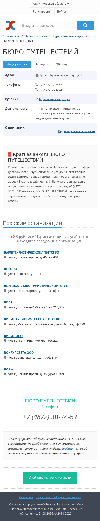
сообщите (69, 448)
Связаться (26, 497)
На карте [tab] (41, 64)
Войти (61, 11)
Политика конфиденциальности (58, 497)
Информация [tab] (16, 64)
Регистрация (42, 11)
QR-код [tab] (61, 64)
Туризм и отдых (36, 36)
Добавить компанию (50, 478)
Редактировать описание (76, 131)
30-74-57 (50, 416)
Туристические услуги (68, 36)
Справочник (11, 36)
